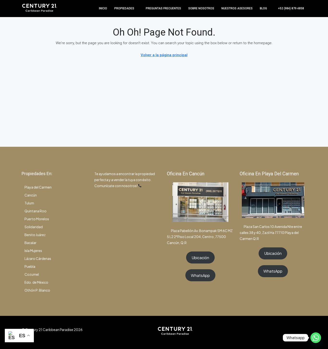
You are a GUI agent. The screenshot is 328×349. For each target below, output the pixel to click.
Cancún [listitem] (30, 195)
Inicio (103, 8)
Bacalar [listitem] (30, 242)
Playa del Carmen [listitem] (38, 187)
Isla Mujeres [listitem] (33, 250)
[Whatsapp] (315, 337)
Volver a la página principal (164, 55)
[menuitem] (288, 8)
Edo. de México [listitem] (36, 282)
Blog (263, 8)
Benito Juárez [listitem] (35, 235)
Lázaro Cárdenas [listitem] (37, 258)
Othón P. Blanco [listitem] (37, 290)
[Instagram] (285, 332)
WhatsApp (200, 275)
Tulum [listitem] (29, 203)
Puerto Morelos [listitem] (36, 219)
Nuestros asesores (237, 8)
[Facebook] (277, 332)
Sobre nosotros (201, 8)
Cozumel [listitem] (31, 274)
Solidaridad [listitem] (33, 227)
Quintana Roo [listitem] (35, 211)
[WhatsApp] (294, 332)
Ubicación (200, 257)
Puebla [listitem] (29, 266)
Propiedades (124, 8)
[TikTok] (302, 332)
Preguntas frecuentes (163, 8)
